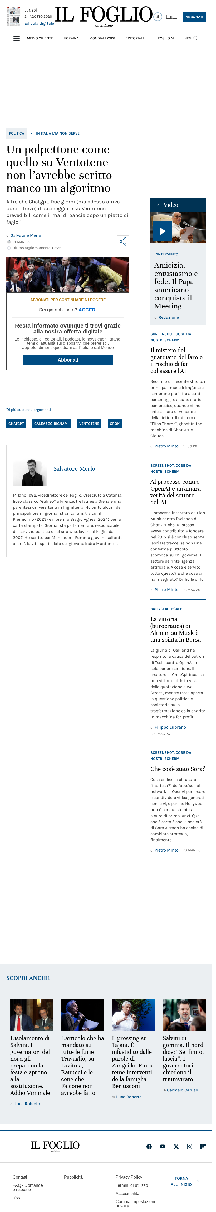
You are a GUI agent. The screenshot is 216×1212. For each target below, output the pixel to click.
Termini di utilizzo (132, 1184)
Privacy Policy (129, 1176)
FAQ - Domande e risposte (28, 1186)
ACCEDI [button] (87, 309)
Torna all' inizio (181, 1180)
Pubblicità (73, 1176)
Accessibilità (127, 1192)
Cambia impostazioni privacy (135, 1203)
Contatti (20, 1176)
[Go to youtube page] (162, 1145)
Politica (16, 133)
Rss (16, 1197)
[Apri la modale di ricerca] (195, 38)
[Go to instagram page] (189, 1145)
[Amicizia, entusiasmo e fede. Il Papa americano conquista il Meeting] (178, 227)
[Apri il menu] (17, 38)
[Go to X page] (176, 1145)
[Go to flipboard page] (203, 1145)
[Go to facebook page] (149, 1145)
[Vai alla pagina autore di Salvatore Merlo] (30, 469)
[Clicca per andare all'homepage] (55, 1146)
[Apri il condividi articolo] (123, 241)
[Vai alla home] (104, 16)
